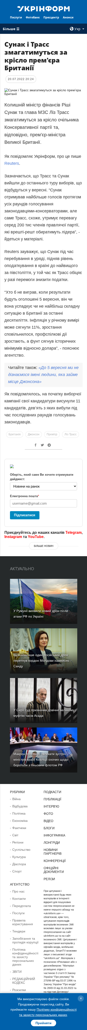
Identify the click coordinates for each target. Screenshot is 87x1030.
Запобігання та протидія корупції (25, 940)
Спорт (17, 871)
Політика (19, 813)
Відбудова (20, 806)
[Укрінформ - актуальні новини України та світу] (43, 8)
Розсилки (19, 990)
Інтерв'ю (51, 806)
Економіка (20, 821)
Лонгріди (52, 842)
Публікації (52, 799)
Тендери (18, 931)
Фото (48, 814)
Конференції (55, 861)
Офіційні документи (54, 870)
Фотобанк (33, 17)
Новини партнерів (52, 851)
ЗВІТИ (17, 972)
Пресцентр (51, 17)
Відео (48, 821)
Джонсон (33, 434)
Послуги (16, 17)
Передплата (21, 906)
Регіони (17, 842)
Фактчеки (19, 828)
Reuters (11, 163)
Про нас (18, 891)
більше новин (43, 546)
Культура (19, 857)
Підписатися (24, 515)
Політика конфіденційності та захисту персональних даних (25, 957)
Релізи (49, 879)
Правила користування (22, 922)
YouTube (36, 537)
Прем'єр (52, 434)
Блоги (49, 828)
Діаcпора (19, 864)
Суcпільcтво (21, 849)
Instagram (13, 537)
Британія (15, 434)
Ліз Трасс (70, 434)
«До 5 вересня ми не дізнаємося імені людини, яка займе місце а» (43, 374)
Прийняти (43, 1023)
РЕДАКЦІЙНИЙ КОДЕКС (23, 980)
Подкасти (52, 792)
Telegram (73, 532)
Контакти (19, 898)
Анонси (68, 17)
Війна (16, 799)
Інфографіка (54, 835)
